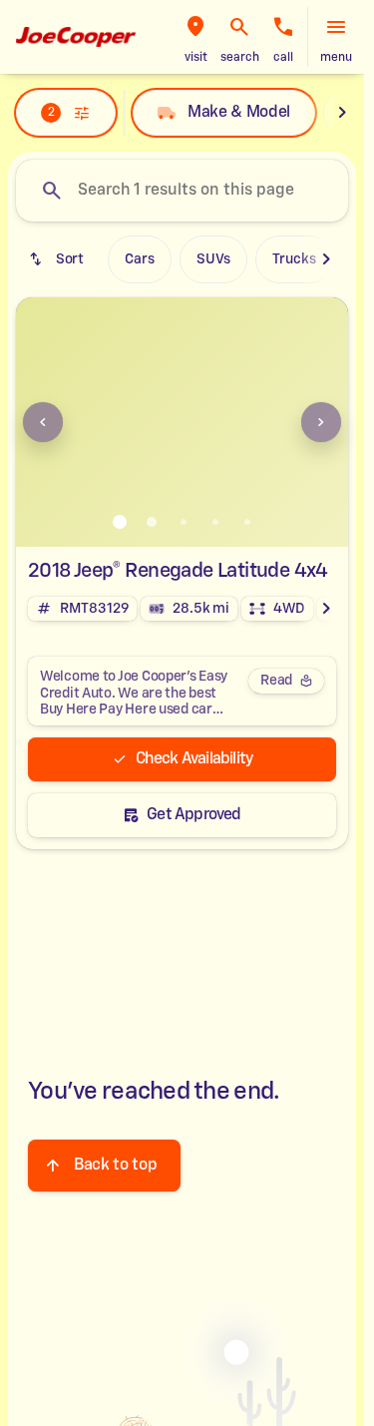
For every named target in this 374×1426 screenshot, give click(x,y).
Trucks (294, 259)
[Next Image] (321, 422)
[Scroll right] (342, 113)
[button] (195, 37)
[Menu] (336, 27)
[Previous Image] (43, 422)
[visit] (195, 27)
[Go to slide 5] (247, 522)
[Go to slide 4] (215, 522)
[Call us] (283, 27)
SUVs (213, 259)
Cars (140, 259)
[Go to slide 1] (120, 522)
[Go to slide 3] (183, 522)
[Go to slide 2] (152, 522)
